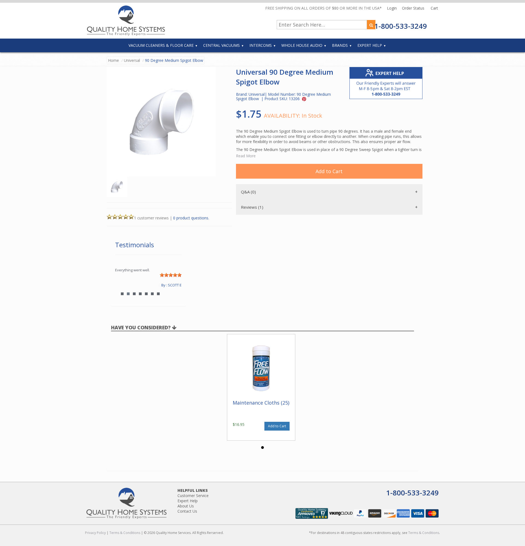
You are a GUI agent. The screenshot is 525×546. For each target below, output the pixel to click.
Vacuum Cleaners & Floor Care (161, 45)
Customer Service (193, 495)
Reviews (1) (252, 207)
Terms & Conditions (124, 532)
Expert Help (369, 45)
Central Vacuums (221, 45)
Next (175, 285)
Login (392, 8)
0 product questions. (191, 217)
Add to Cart (329, 171)
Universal (132, 60)
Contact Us (187, 511)
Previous (122, 285)
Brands (340, 45)
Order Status (413, 8)
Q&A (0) (248, 191)
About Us (185, 506)
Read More (246, 155)
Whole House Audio (301, 45)
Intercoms (260, 45)
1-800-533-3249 (400, 26)
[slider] (171, 275)
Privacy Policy (95, 532)
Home (113, 60)
